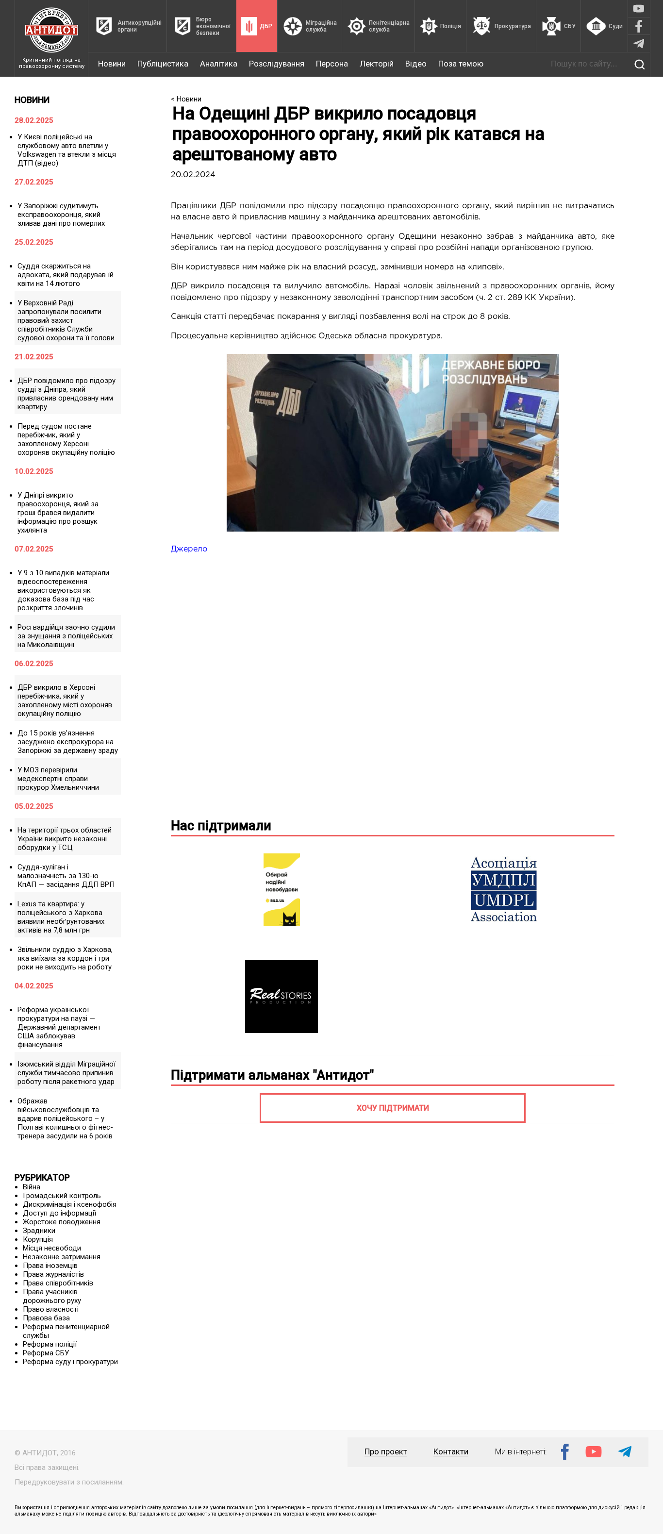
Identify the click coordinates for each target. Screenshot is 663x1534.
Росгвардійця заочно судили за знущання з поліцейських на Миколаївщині (66, 636)
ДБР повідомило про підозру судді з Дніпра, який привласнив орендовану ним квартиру (66, 393)
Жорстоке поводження (61, 1221)
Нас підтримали (221, 826)
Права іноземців (50, 1265)
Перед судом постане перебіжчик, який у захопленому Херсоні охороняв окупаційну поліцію (66, 439)
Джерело (189, 549)
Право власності (51, 1309)
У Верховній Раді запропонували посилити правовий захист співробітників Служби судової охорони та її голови (66, 320)
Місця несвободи (52, 1248)
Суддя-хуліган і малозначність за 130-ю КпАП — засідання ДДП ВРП (66, 876)
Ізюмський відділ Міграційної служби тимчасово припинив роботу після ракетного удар (66, 1073)
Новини (112, 63)
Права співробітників (58, 1283)
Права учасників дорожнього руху (52, 1296)
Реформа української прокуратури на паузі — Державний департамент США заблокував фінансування (59, 1027)
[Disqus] (392, 684)
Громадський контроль (62, 1195)
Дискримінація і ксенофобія (69, 1204)
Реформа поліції (50, 1344)
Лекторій (377, 63)
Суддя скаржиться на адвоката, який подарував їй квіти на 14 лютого (65, 275)
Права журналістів (53, 1274)
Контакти (450, 1451)
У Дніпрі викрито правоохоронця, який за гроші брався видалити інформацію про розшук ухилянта (58, 512)
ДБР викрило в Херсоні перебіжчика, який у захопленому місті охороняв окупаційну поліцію (64, 700)
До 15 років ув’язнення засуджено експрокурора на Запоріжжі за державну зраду (67, 742)
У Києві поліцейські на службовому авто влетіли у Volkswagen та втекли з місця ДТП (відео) (66, 150)
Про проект (386, 1451)
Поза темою (460, 63)
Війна (31, 1187)
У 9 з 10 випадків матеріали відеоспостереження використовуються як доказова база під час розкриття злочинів (63, 590)
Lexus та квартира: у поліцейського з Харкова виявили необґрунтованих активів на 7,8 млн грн (60, 917)
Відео (416, 63)
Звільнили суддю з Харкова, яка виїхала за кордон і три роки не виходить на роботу (65, 958)
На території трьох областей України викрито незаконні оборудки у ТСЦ (64, 839)
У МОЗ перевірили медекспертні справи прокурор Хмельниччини (58, 779)
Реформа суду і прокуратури (70, 1361)
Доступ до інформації (59, 1213)
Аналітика (218, 63)
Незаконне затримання (61, 1256)
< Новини (186, 99)
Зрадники (39, 1230)
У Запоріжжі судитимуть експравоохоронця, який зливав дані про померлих (61, 214)
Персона (332, 63)
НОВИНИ (32, 100)
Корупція (38, 1239)
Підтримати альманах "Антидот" (272, 1075)
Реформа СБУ (46, 1353)
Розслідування (276, 63)
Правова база (46, 1318)
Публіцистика (162, 63)
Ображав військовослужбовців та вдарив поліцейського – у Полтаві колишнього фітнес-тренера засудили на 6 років (65, 1118)
